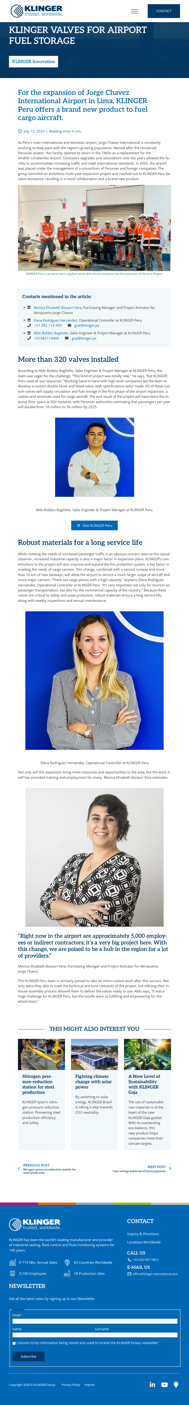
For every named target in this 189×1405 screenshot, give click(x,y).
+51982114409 (46, 338)
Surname (102, 1329)
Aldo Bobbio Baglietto (51, 333)
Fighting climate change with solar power (93, 1082)
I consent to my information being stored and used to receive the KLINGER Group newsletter (88, 1343)
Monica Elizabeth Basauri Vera (57, 307)
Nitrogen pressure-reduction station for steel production (38, 1084)
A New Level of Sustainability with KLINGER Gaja (144, 1084)
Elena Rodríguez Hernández (55, 320)
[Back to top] (174, 1392)
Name (17, 1329)
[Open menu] (135, 11)
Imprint (89, 1385)
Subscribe (28, 1356)
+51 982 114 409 (48, 325)
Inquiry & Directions (143, 1233)
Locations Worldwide (144, 1242)
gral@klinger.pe (86, 325)
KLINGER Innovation (33, 61)
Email (18, 1315)
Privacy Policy (71, 1385)
